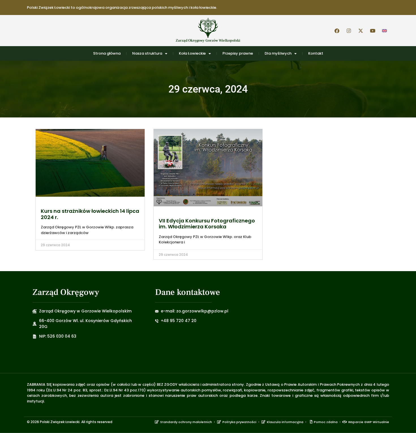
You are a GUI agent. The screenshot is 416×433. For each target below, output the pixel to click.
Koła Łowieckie (192, 53)
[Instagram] (348, 30)
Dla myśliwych (278, 53)
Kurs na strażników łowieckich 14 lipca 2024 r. (90, 214)
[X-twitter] (360, 30)
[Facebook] (337, 30)
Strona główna (107, 53)
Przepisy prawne (237, 53)
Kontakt (315, 53)
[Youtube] (372, 30)
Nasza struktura (147, 53)
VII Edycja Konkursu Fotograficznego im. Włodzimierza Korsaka (207, 223)
